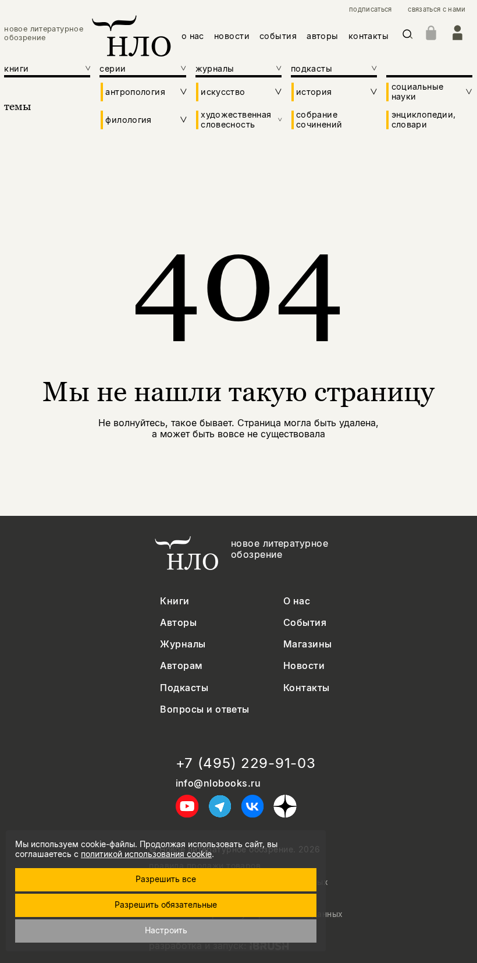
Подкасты (184, 687)
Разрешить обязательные (166, 904)
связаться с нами (436, 9)
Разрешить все (166, 879)
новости (232, 36)
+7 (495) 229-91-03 (246, 763)
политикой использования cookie (146, 854)
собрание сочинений (319, 119)
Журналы (182, 644)
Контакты (306, 687)
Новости (304, 665)
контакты (368, 36)
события (278, 36)
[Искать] (408, 36)
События (304, 622)
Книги (174, 601)
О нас (296, 601)
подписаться (370, 9)
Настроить (166, 930)
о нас (192, 36)
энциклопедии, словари (423, 119)
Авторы (178, 622)
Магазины (307, 644)
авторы (323, 36)
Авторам (181, 665)
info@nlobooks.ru (218, 783)
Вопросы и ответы (205, 709)
